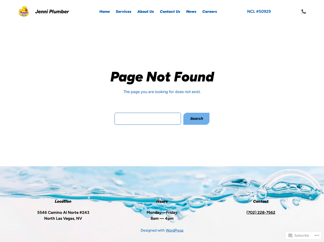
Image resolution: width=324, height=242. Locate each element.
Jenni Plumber (52, 11)
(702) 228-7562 (260, 212)
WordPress (174, 230)
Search (196, 118)
